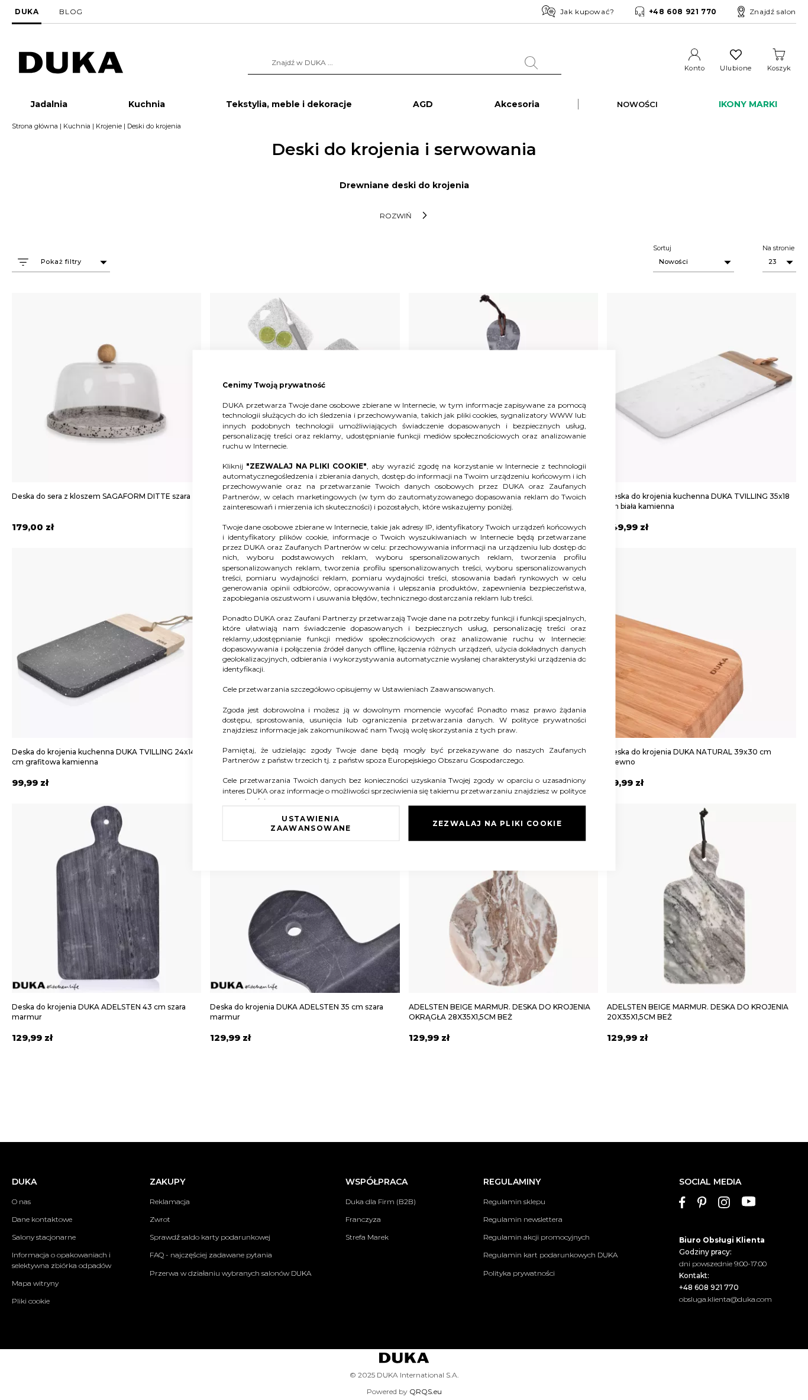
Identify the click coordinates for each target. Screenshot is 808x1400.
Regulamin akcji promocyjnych (536, 1237)
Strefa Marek (367, 1237)
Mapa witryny (35, 1283)
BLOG (70, 11)
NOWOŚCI (637, 104)
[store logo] (71, 63)
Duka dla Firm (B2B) (380, 1201)
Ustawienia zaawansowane (310, 823)
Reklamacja (170, 1201)
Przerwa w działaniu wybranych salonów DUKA (230, 1273)
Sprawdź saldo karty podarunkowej (210, 1237)
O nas (21, 1201)
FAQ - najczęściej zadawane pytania (211, 1254)
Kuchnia (77, 126)
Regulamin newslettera (523, 1219)
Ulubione (735, 68)
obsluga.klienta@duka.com (725, 1299)
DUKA (26, 11)
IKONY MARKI (748, 104)
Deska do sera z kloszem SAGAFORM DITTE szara (101, 496)
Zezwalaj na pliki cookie (497, 822)
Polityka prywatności (519, 1273)
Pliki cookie (31, 1300)
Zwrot (160, 1219)
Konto (694, 68)
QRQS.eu (425, 1391)
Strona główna (35, 126)
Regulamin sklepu (514, 1201)
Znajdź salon (772, 11)
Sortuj (662, 248)
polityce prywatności (549, 719)
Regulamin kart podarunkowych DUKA (550, 1254)
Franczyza (363, 1219)
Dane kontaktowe (42, 1219)
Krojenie (109, 126)
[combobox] (404, 63)
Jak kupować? (587, 11)
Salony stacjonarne (44, 1237)
